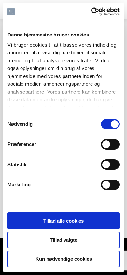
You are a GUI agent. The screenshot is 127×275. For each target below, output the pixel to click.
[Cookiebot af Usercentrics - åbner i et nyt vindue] (91, 11)
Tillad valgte (63, 240)
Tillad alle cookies (63, 221)
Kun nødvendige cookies (63, 259)
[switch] (110, 144)
